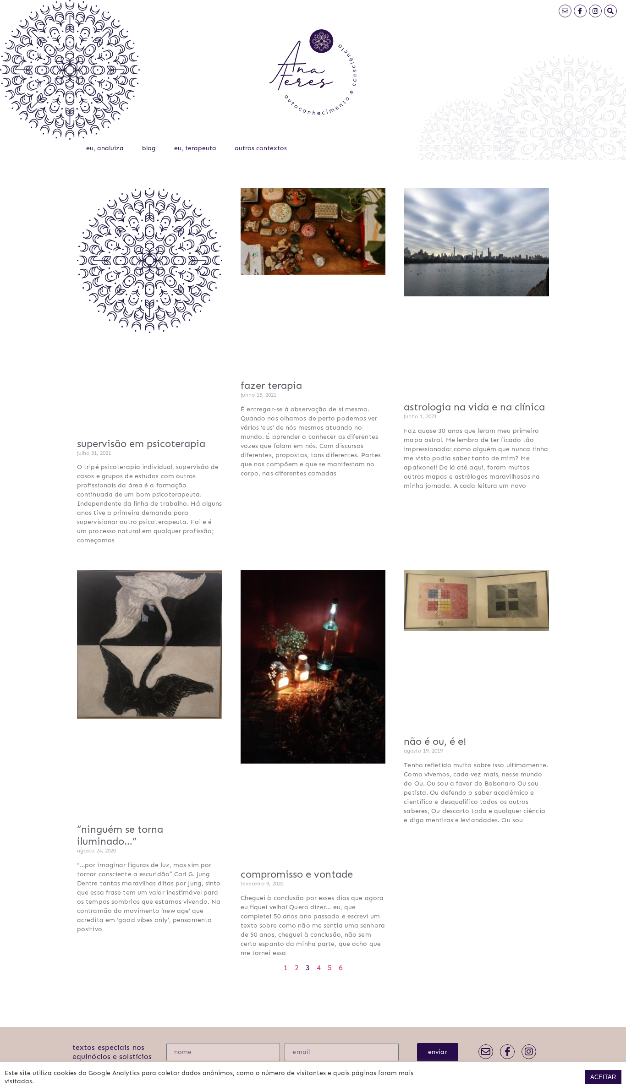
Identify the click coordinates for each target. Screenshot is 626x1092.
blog (149, 148)
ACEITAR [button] (603, 1077)
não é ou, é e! (435, 741)
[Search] (610, 11)
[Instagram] (595, 11)
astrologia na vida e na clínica (474, 407)
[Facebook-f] (580, 11)
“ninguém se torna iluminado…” (120, 835)
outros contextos (261, 148)
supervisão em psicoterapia (141, 443)
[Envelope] (565, 11)
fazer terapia (271, 385)
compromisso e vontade (297, 874)
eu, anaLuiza (105, 148)
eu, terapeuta (195, 148)
